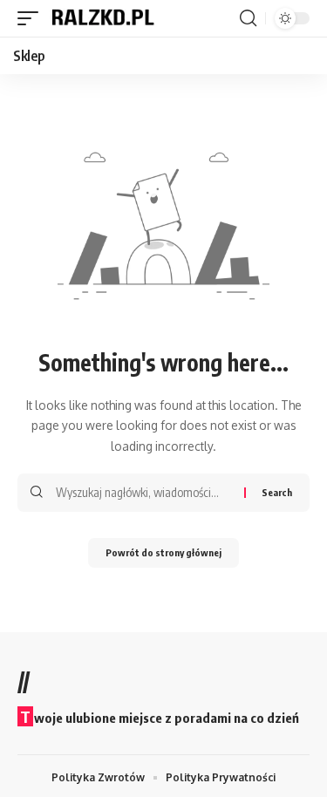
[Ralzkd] (102, 18)
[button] (32, 18)
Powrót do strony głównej (163, 552)
